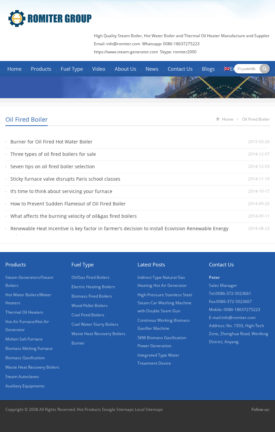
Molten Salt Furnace (24, 339)
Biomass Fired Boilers (91, 296)
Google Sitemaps (118, 409)
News (152, 68)
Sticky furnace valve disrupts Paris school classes (65, 179)
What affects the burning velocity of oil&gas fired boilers (73, 216)
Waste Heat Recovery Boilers (32, 367)
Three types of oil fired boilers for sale (53, 154)
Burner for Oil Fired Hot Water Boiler (51, 141)
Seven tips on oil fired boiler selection (52, 166)
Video (98, 68)
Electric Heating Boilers (93, 287)
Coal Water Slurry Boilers (94, 324)
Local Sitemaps (149, 409)
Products (41, 68)
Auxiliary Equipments (25, 386)
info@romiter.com (122, 44)
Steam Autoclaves (22, 376)
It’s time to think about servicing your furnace (61, 191)
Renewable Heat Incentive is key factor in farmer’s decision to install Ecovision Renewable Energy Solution (119, 232)
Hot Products (89, 409)
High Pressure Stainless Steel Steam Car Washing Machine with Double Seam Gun (165, 303)
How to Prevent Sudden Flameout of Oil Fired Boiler (68, 203)
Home (14, 68)
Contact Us (180, 68)
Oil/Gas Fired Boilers (90, 277)
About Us (125, 68)
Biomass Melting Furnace (29, 348)
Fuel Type (72, 68)
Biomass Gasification (25, 358)
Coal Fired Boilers (87, 315)
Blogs (208, 68)
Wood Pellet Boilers (89, 305)
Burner (78, 343)
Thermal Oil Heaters (24, 312)
